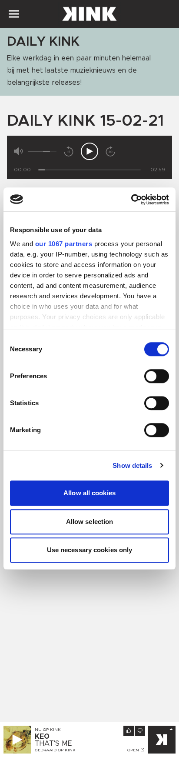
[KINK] (162, 740)
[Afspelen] (89, 151)
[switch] (156, 376)
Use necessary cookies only (90, 550)
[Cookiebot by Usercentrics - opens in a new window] (131, 199)
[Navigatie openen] (14, 14)
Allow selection (89, 521)
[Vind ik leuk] (128, 731)
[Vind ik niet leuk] (140, 731)
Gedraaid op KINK (55, 750)
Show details (132, 465)
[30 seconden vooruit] (110, 151)
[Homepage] (89, 14)
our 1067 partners (64, 243)
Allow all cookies (89, 493)
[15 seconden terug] (68, 151)
